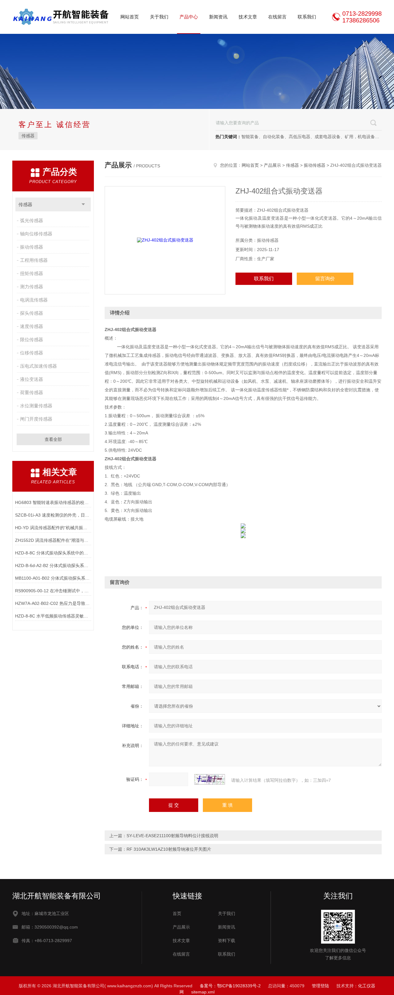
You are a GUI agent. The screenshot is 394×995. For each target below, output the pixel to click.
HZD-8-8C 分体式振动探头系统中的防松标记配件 (53, 552)
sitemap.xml (203, 991)
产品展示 (272, 165)
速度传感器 (31, 326)
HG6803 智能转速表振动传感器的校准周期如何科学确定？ (53, 502)
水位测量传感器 (36, 405)
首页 (177, 913)
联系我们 (307, 16)
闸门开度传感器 (36, 419)
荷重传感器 (31, 392)
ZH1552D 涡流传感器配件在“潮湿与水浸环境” (53, 540)
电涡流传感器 (34, 299)
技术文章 (248, 16)
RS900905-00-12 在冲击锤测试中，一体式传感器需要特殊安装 (53, 590)
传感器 (28, 135)
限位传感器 (31, 339)
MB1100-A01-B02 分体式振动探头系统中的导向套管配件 (53, 578)
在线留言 (277, 16)
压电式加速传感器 (38, 366)
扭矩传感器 (31, 273)
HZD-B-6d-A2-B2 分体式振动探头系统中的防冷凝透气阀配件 (53, 565)
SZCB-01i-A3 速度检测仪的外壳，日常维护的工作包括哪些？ (53, 515)
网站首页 (129, 16)
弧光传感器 (31, 220)
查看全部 (53, 439)
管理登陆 (320, 985)
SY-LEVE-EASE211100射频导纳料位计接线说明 (172, 835)
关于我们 (159, 16)
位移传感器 (31, 352)
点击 (83, 204)
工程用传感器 (34, 260)
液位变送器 (31, 379)
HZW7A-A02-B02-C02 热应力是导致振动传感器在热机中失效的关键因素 (53, 603)
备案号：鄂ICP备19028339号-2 (230, 985)
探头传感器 (31, 313)
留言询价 (325, 278)
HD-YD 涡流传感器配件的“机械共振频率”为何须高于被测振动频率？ (53, 527)
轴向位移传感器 (36, 233)
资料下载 (226, 940)
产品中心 (188, 16)
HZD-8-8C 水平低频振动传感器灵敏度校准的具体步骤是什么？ (53, 615)
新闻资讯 (218, 16)
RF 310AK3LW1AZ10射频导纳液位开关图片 (169, 849)
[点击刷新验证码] (209, 779)
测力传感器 (31, 286)
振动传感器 (31, 247)
